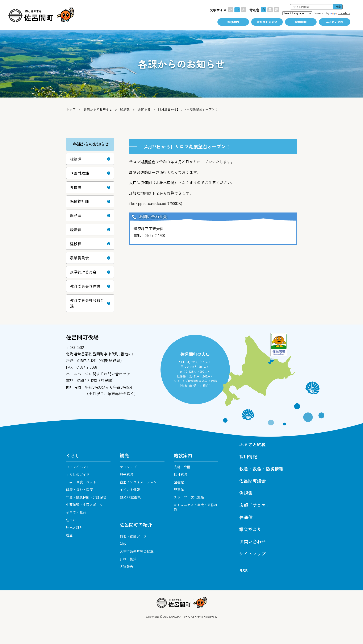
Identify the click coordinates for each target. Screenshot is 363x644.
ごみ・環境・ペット (81, 481)
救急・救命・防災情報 (261, 469)
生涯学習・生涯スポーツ (84, 504)
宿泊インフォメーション (138, 481)
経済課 (125, 109)
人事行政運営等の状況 (136, 551)
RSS (243, 570)
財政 (123, 543)
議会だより (250, 529)
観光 (124, 455)
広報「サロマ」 (254, 505)
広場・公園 (182, 466)
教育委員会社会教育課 (87, 303)
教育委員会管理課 (85, 286)
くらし (73, 455)
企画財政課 (79, 173)
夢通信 (246, 517)
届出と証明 (74, 527)
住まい (71, 519)
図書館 (179, 481)
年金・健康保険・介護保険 (86, 497)
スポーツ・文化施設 (189, 497)
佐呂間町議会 (252, 481)
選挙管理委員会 (83, 272)
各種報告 (126, 566)
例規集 (246, 493)
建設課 (75, 243)
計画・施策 (128, 558)
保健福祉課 (79, 201)
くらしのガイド (77, 474)
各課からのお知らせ (98, 109)
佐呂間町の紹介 (267, 22)
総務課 (75, 159)
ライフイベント (77, 466)
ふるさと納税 (334, 22)
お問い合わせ (252, 541)
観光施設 (126, 474)
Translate (344, 13)
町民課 (75, 187)
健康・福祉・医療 (79, 489)
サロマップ (128, 466)
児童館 (179, 489)
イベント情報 (130, 489)
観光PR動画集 (130, 497)
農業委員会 (79, 257)
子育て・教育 (76, 512)
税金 (69, 534)
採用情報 (301, 22)
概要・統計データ (133, 536)
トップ (70, 109)
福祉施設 (180, 474)
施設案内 (233, 22)
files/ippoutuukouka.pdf (155, 203)
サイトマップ (252, 553)
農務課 (75, 215)
